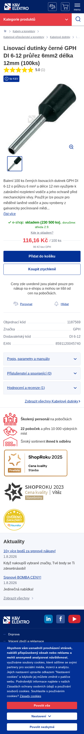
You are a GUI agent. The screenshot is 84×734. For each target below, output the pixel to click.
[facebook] (60, 620)
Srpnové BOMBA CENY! (22, 577)
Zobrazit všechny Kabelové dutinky (51, 401)
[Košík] (65, 6)
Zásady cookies (30, 696)
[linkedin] (48, 620)
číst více (9, 214)
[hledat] (78, 19)
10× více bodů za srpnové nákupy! (29, 551)
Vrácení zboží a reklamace (26, 641)
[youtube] (74, 620)
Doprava (14, 634)
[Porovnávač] (52, 6)
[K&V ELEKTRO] (16, 7)
